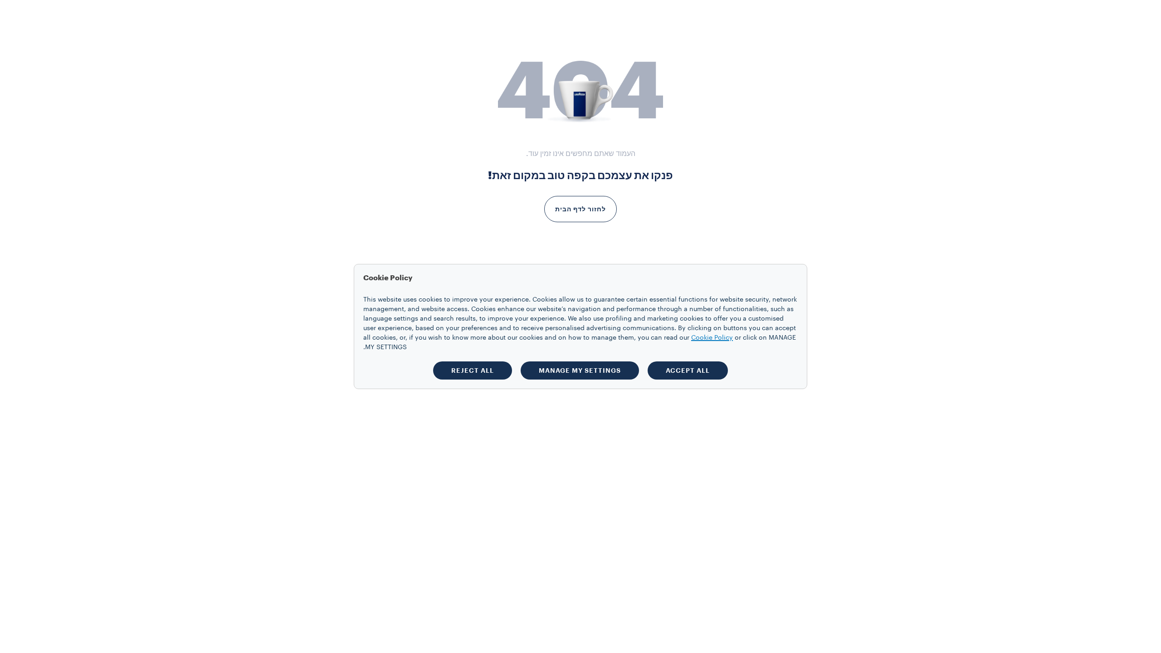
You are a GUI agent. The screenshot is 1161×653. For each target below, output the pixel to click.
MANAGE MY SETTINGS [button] (580, 370)
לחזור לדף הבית (580, 209)
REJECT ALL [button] (472, 370)
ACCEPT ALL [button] (688, 370)
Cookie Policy (712, 338)
